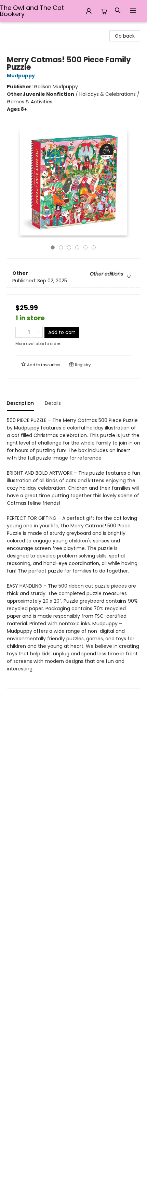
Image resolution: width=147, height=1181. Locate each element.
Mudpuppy (21, 75)
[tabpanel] (73, 552)
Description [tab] (20, 403)
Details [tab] (53, 403)
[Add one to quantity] (38, 332)
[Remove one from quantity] (20, 332)
